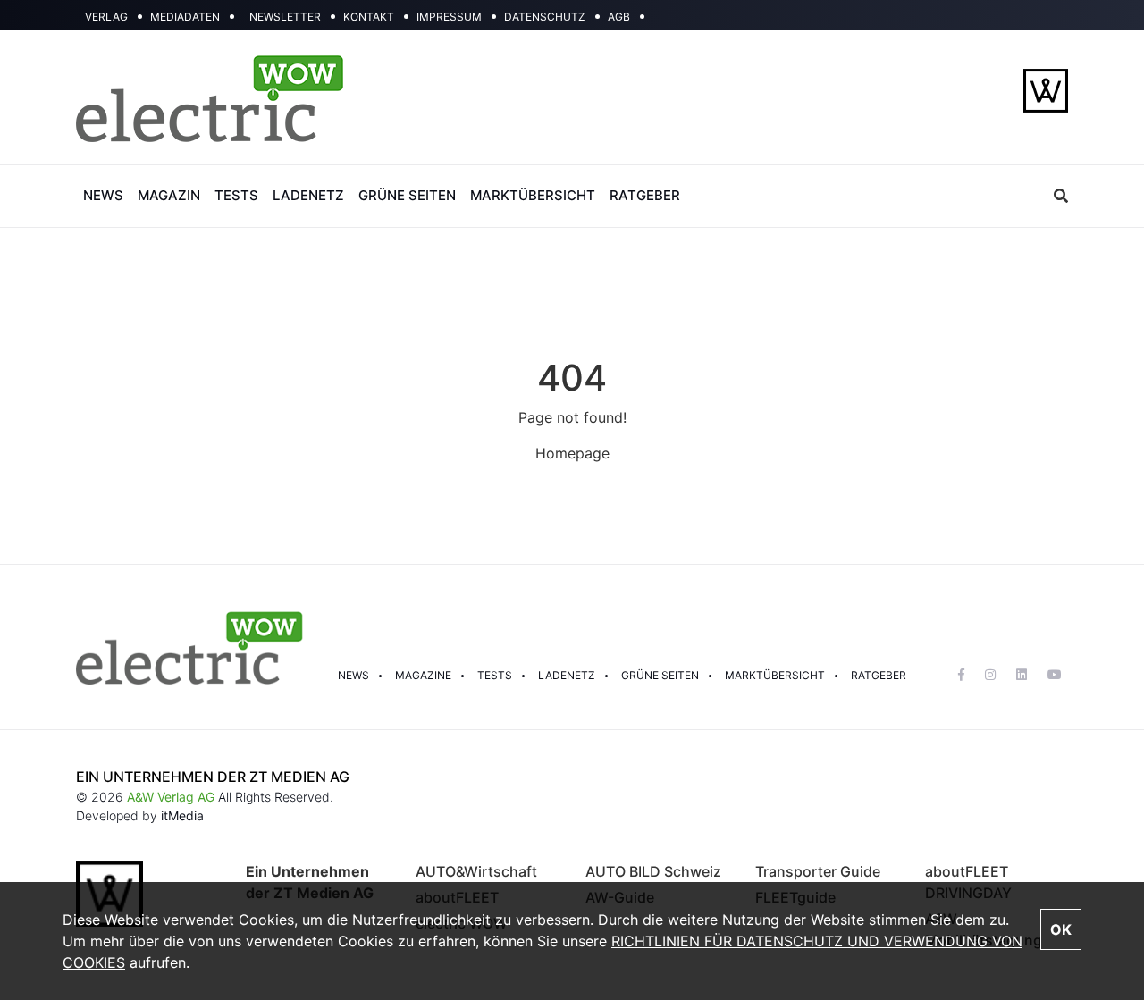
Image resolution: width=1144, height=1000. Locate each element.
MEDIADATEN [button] (185, 16)
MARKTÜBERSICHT (532, 195)
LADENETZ (308, 195)
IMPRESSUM (449, 16)
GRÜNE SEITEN (407, 195)
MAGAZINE (423, 675)
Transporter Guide (817, 871)
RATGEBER (645, 195)
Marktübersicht (775, 675)
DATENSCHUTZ (544, 16)
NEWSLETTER (285, 16)
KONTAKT (368, 16)
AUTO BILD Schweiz (653, 871)
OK (1061, 929)
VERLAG (106, 16)
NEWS (103, 195)
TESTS (236, 195)
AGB (619, 16)
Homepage (572, 453)
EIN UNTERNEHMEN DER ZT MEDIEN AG (212, 777)
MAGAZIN (169, 195)
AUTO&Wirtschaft (476, 871)
